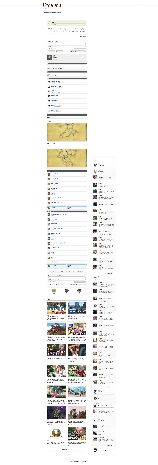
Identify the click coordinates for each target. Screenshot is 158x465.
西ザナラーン (50, 117)
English (84, 36)
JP (50, 51)
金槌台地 (49, 121)
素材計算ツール (75, 51)
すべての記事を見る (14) (109, 445)
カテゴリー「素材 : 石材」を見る (54, 261)
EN (58, 51)
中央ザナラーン (51, 143)
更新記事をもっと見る (67, 449)
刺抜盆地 (49, 146)
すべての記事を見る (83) (109, 386)
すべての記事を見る (110, 415)
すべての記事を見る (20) (109, 273)
